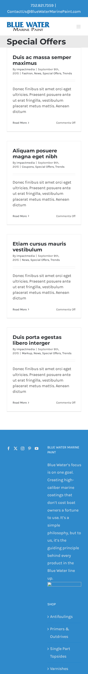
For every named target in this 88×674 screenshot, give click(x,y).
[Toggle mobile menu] (78, 26)
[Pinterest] (29, 448)
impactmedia (25, 69)
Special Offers (52, 73)
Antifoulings (61, 616)
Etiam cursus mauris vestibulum (39, 247)
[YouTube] (36, 448)
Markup (27, 353)
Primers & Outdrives (59, 632)
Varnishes (59, 668)
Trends (67, 73)
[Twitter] (15, 448)
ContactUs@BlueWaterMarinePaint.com (44, 11)
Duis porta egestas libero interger (37, 340)
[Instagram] (22, 448)
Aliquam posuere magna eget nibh (35, 154)
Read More (20, 122)
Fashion (27, 73)
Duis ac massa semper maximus (42, 60)
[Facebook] (8, 448)
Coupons (28, 166)
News (37, 73)
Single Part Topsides (60, 652)
